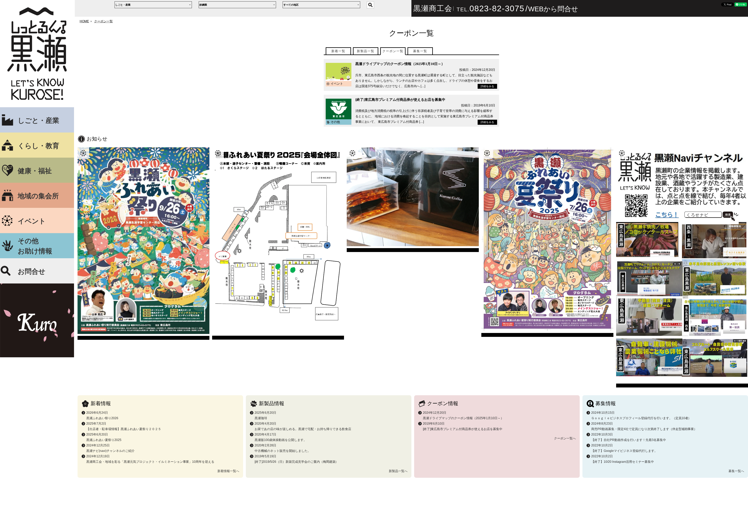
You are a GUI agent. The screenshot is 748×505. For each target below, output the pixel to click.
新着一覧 (338, 51)
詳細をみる (487, 86)
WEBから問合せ (553, 9)
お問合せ (31, 271)
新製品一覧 (365, 51)
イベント (32, 221)
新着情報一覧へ (228, 471)
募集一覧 (420, 51)
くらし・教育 (38, 145)
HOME (84, 21)
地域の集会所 (38, 196)
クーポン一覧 (103, 21)
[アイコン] (143, 243)
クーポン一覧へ (565, 438)
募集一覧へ (736, 471)
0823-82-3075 (496, 8)
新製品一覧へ (398, 471)
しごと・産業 (38, 120)
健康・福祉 (35, 171)
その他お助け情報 (35, 246)
